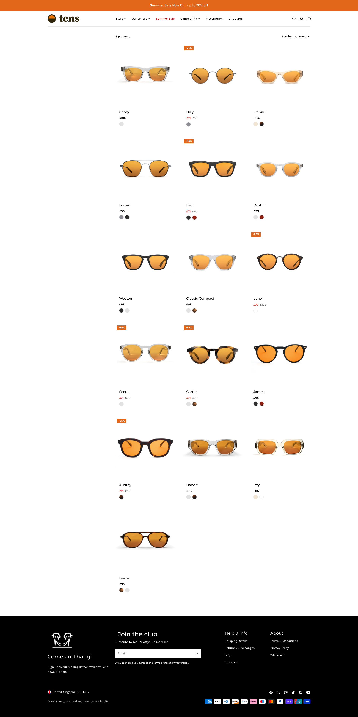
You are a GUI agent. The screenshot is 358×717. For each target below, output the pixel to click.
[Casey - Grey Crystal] (121, 124)
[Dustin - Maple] (261, 217)
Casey (124, 112)
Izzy (256, 485)
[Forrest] (145, 167)
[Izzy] (279, 447)
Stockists (231, 662)
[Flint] (212, 167)
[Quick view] (170, 51)
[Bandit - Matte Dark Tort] (194, 497)
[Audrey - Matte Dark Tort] (121, 497)
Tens (61, 701)
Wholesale (277, 655)
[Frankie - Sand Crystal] (255, 124)
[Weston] (145, 260)
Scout (124, 392)
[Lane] (279, 260)
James (258, 392)
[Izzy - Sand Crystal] (255, 497)
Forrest (125, 205)
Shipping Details (236, 641)
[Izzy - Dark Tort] (261, 497)
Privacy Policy (279, 648)
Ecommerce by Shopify (93, 701)
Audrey (125, 485)
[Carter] (212, 354)
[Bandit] (212, 447)
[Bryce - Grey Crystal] (127, 590)
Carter (191, 392)
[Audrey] (145, 447)
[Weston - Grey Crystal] (127, 310)
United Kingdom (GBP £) (69, 692)
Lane (257, 298)
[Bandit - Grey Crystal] (188, 497)
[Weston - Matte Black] (121, 310)
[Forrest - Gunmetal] (121, 217)
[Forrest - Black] (127, 217)
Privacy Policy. (180, 662)
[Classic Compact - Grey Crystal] (188, 310)
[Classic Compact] (212, 260)
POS (68, 701)
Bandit (192, 485)
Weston (125, 298)
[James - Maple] (261, 403)
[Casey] (145, 74)
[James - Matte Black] (255, 403)
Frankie (259, 112)
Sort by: (287, 36)
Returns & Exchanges (240, 648)
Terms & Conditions (284, 641)
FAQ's (228, 655)
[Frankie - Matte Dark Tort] (261, 124)
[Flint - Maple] (194, 217)
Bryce (124, 578)
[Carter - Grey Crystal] (188, 404)
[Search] (294, 18)
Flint (190, 205)
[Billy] (212, 74)
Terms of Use (161, 662)
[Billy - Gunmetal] (188, 124)
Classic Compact (200, 298)
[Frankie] (279, 74)
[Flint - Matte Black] (188, 217)
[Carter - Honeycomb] (194, 404)
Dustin (259, 205)
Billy (190, 112)
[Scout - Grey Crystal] (121, 404)
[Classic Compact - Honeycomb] (194, 310)
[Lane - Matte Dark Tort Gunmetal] (255, 311)
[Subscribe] (197, 653)
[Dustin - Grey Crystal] (255, 217)
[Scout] (145, 354)
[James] (279, 354)
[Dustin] (279, 167)
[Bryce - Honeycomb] (121, 590)
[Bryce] (145, 540)
